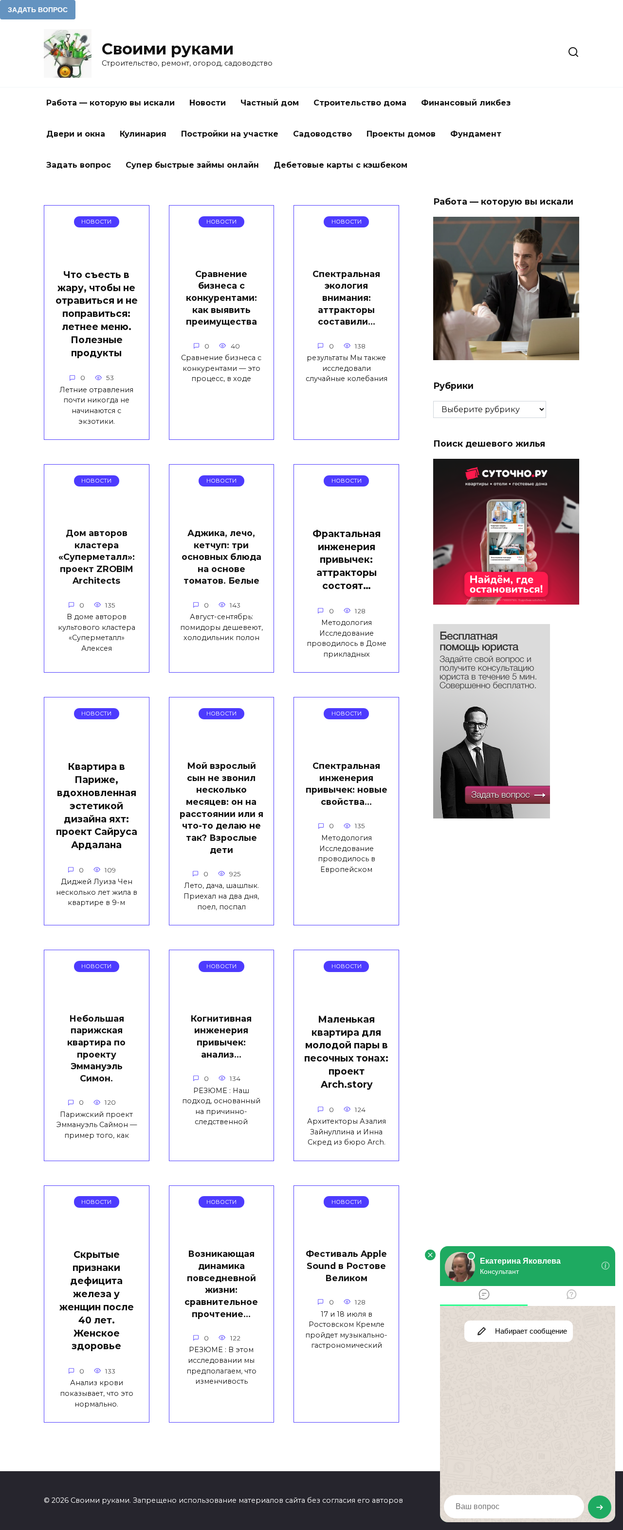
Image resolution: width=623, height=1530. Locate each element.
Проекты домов (401, 134)
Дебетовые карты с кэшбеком (340, 165)
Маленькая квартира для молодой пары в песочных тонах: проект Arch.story (346, 1051)
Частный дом (269, 102)
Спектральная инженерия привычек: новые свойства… (346, 784)
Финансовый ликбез (466, 102)
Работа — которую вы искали (110, 102)
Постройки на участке (229, 134)
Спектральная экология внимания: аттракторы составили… (346, 298)
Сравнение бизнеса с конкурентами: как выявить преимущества (221, 298)
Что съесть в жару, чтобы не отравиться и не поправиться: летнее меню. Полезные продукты (96, 314)
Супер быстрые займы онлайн (192, 165)
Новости (207, 102)
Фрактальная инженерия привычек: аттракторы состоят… (346, 560)
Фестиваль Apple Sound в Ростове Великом (346, 1266)
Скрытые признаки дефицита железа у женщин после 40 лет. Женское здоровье (96, 1300)
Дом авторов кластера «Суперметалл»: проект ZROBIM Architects (96, 557)
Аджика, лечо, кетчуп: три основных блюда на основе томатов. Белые (221, 557)
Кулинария (143, 134)
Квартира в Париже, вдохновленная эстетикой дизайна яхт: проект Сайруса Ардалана (96, 806)
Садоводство (322, 134)
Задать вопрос (78, 165)
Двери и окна (75, 134)
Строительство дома (359, 102)
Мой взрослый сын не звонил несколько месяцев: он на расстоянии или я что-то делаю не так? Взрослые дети (221, 807)
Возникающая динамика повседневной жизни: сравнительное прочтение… (221, 1284)
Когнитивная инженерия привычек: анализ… (221, 1036)
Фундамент (475, 134)
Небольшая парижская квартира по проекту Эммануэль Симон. (96, 1048)
